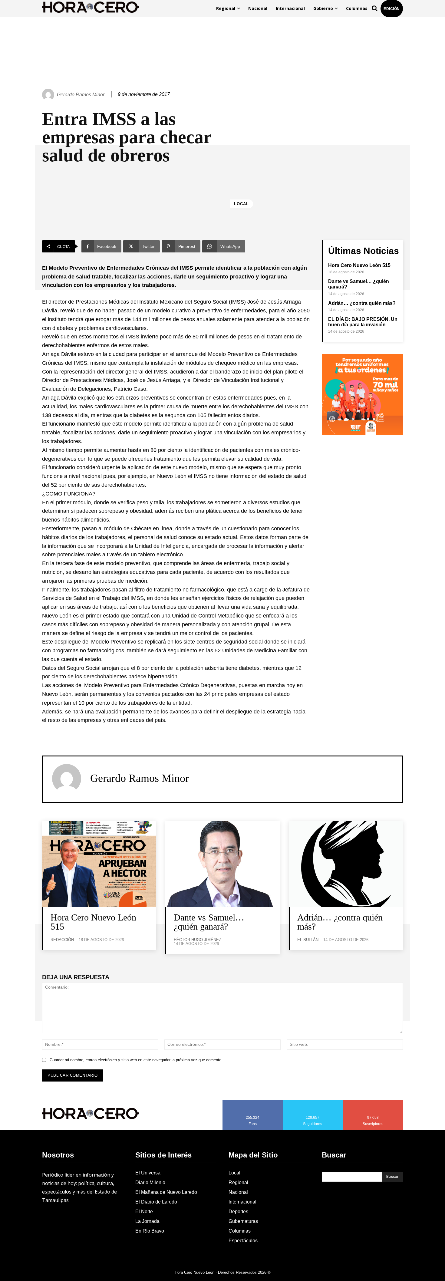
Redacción (62, 939)
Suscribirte (373, 1102)
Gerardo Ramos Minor (80, 94)
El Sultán (307, 939)
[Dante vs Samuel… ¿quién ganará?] (222, 864)
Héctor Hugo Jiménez (197, 939)
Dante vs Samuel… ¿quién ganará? (209, 921)
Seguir (313, 1102)
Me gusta (253, 1102)
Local (241, 204)
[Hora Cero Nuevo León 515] (99, 864)
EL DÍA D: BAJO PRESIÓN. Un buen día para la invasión (362, 322)
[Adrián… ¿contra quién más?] (346, 864)
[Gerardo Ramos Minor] (49, 95)
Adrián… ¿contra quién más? (362, 303)
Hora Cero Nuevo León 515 (359, 265)
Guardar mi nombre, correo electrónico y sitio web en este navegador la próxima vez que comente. (136, 1060)
